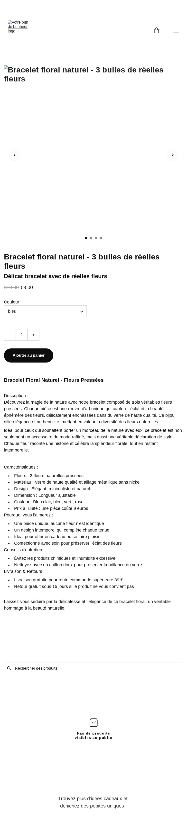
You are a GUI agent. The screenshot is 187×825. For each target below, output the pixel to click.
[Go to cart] (156, 31)
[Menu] (176, 31)
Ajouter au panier (29, 355)
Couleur (11, 302)
